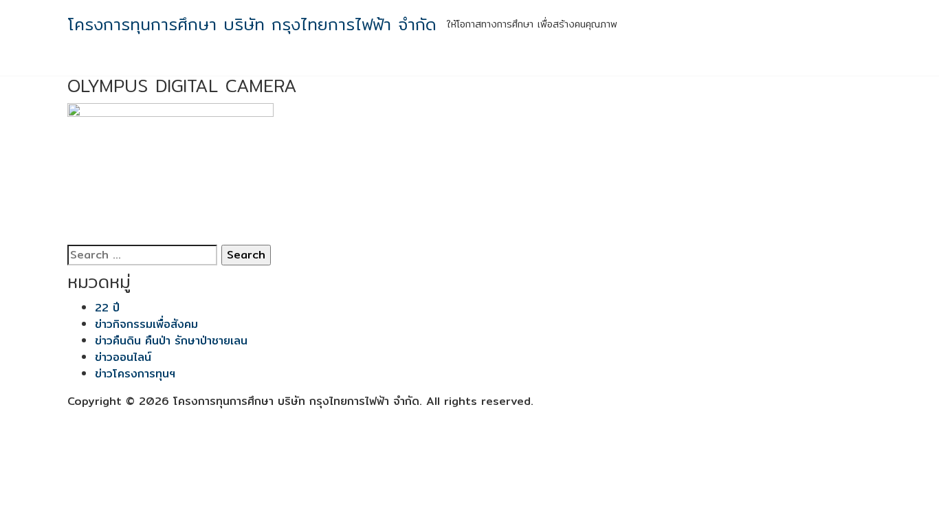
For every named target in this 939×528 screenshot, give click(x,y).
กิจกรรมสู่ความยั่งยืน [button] (456, 61)
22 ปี (107, 307)
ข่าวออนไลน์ (123, 357)
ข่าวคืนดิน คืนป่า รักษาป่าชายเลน (171, 340)
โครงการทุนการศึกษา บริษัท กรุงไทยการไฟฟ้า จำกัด (252, 24)
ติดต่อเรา (845, 61)
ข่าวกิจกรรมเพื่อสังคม (146, 324)
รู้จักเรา (384, 61)
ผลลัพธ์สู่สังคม (557, 61)
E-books (791, 61)
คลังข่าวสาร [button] (719, 61)
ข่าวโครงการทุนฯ (135, 373)
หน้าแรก (339, 61)
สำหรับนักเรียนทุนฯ (641, 61)
